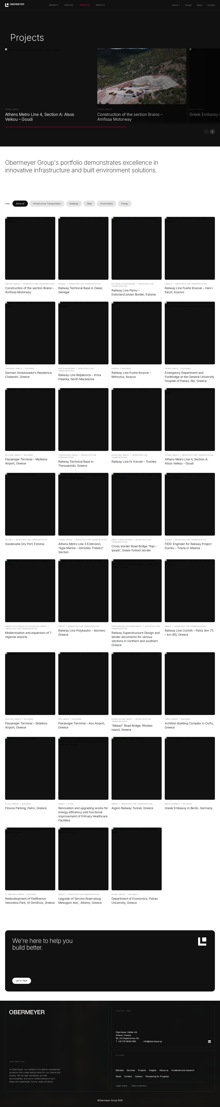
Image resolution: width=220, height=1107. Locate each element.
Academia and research (182, 1070)
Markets (120, 1070)
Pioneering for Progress (157, 1076)
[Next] (212, 131)
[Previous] (206, 131)
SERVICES (69, 5)
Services (131, 1070)
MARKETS (53, 5)
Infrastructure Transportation (47, 203)
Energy (124, 203)
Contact (211, 5)
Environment (106, 203)
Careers (138, 1076)
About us (163, 1070)
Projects (142, 1070)
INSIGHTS (100, 5)
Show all (20, 203)
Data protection (138, 1085)
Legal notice (121, 1085)
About (175, 5)
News (199, 5)
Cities (89, 203)
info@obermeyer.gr (152, 1041)
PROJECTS (85, 5)
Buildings (74, 203)
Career (188, 5)
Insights (152, 1070)
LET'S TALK (21, 981)
